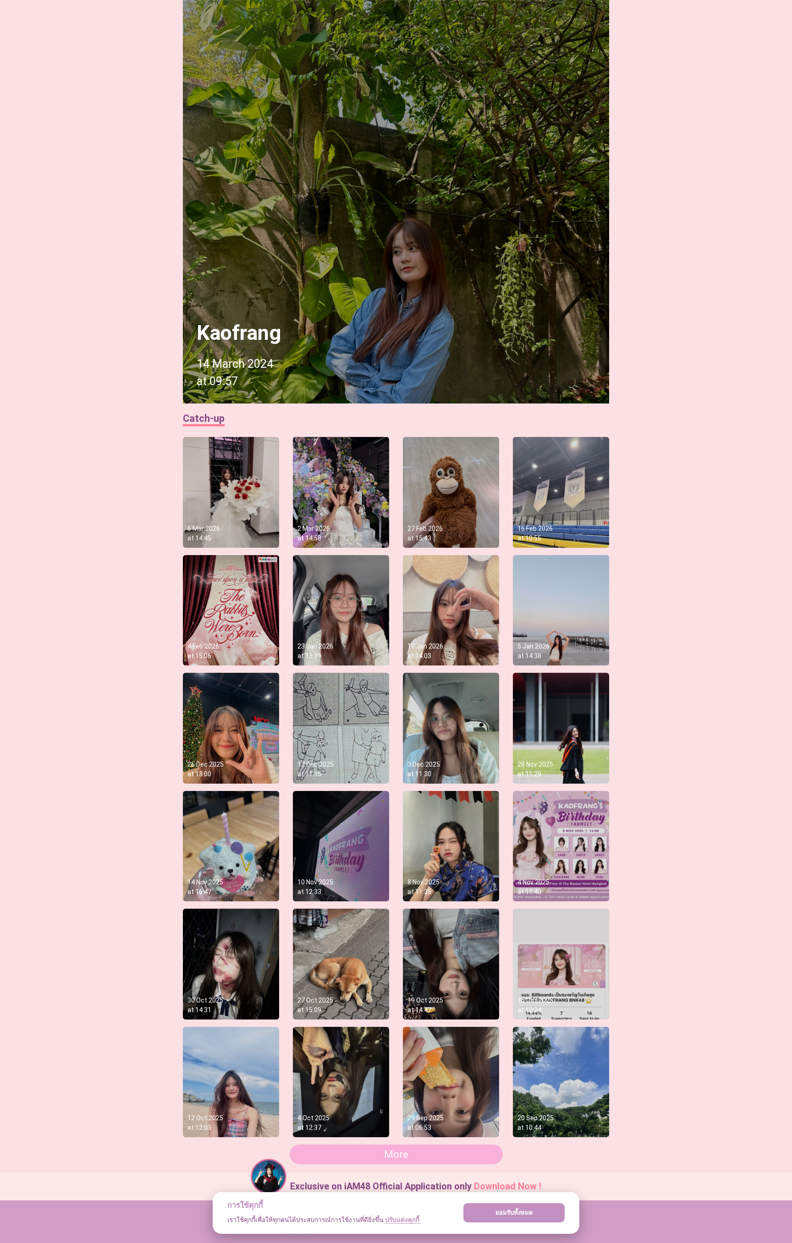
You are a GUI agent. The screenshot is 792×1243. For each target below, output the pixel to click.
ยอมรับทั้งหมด (514, 1212)
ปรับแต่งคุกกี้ (403, 1219)
